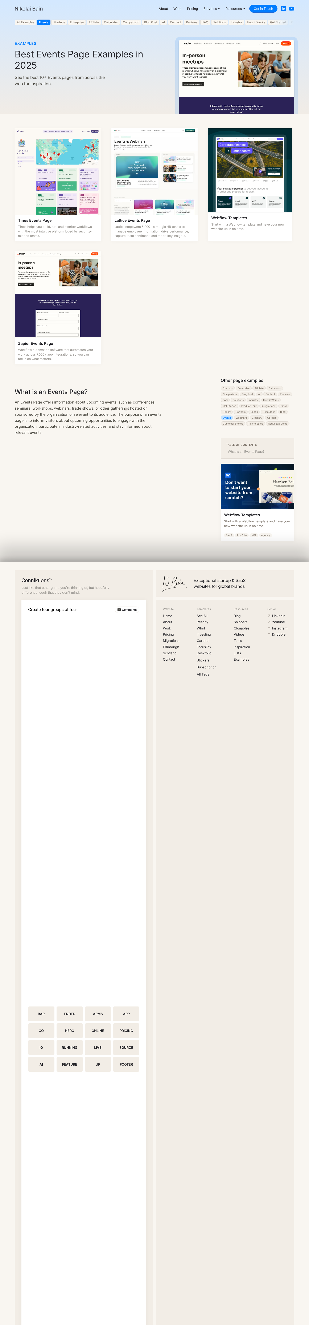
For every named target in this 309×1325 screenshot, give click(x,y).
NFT (253, 535)
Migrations (171, 641)
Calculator (111, 22)
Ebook (254, 411)
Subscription (206, 667)
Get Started (229, 406)
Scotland (170, 653)
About (163, 9)
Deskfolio (204, 653)
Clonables (241, 628)
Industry (236, 22)
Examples (241, 659)
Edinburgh (171, 647)
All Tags (203, 674)
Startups (59, 22)
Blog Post (150, 22)
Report (227, 411)
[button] (211, 8)
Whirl (201, 628)
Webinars (241, 417)
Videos (239, 634)
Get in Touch (263, 9)
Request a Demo (277, 423)
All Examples (25, 22)
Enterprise (77, 22)
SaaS (229, 535)
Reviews (191, 22)
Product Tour (248, 406)
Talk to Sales (255, 423)
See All (202, 616)
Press (283, 406)
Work (177, 9)
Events (43, 22)
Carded (203, 641)
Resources (269, 411)
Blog (282, 411)
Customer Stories (233, 423)
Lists (237, 653)
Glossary (257, 417)
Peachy (202, 622)
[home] (29, 9)
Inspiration (242, 647)
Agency (265, 535)
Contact (175, 22)
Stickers (203, 660)
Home (167, 616)
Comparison (131, 22)
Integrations (268, 406)
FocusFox (204, 647)
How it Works (256, 22)
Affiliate (94, 22)
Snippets (240, 622)
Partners (241, 411)
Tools (238, 641)
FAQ (205, 22)
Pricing (192, 9)
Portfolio (242, 535)
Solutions (219, 22)
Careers (271, 417)
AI (163, 22)
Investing (204, 634)
